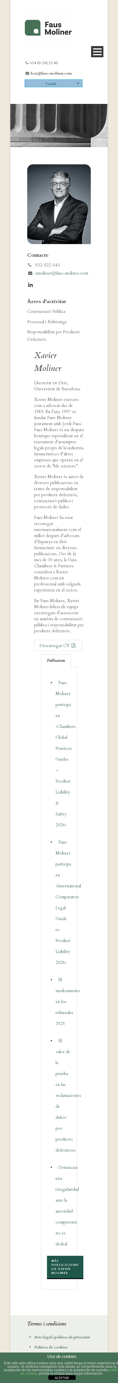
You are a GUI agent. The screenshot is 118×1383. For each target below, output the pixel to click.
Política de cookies (51, 1347)
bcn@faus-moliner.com (51, 73)
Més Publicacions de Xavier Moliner (65, 1267)
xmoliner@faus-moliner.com (61, 273)
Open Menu (97, 51)
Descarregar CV (55, 645)
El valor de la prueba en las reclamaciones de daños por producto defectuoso (68, 1095)
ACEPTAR (62, 1378)
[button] (53, 83)
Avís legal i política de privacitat (62, 1337)
